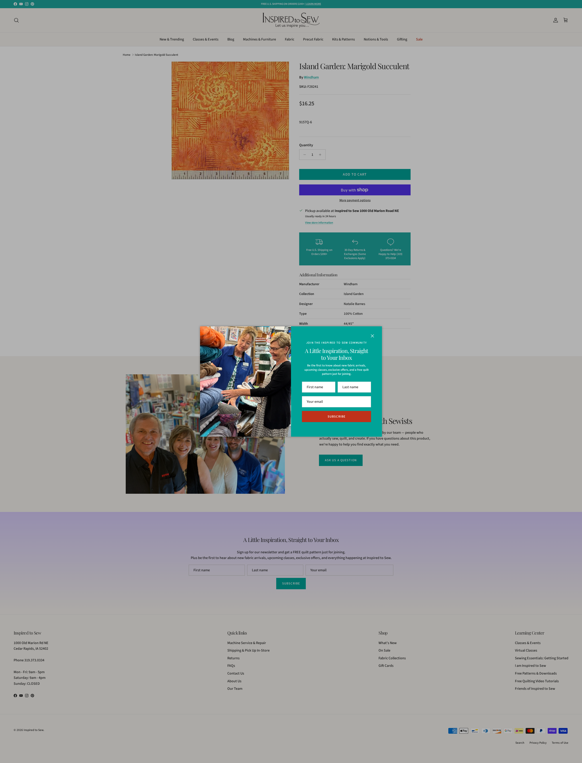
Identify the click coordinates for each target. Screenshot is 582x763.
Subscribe (336, 416)
